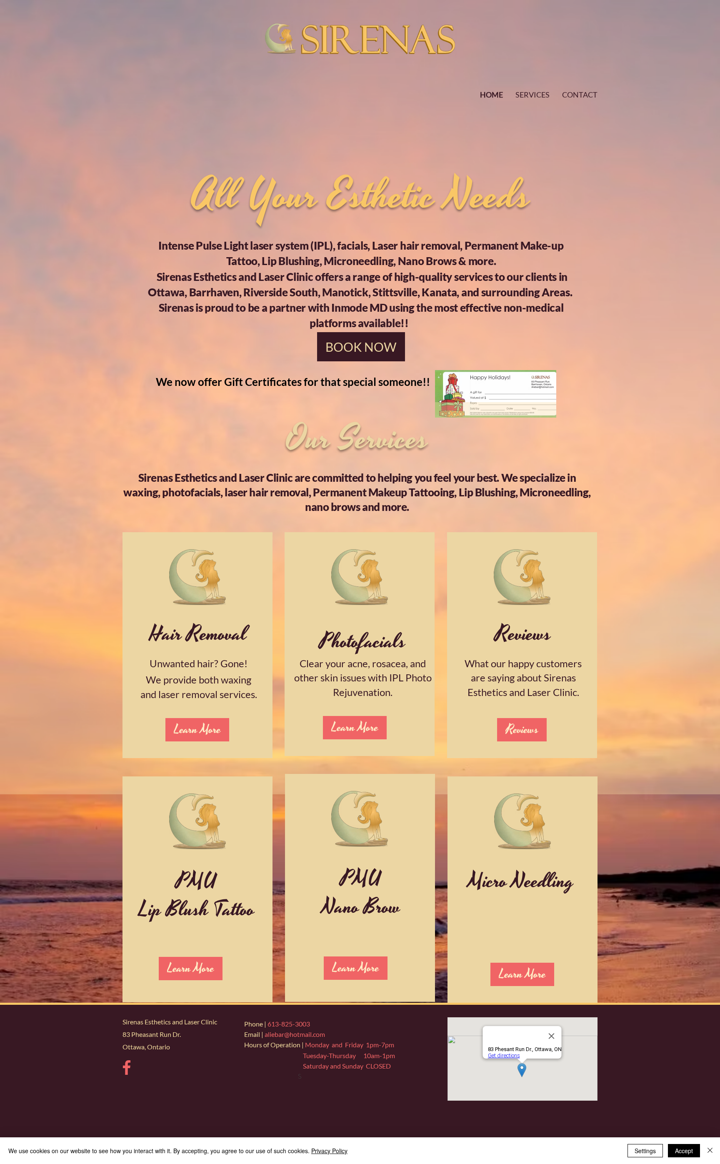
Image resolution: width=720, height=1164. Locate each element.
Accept (684, 1150)
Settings (645, 1150)
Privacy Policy (329, 1150)
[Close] (710, 1150)
